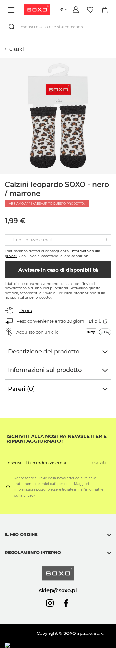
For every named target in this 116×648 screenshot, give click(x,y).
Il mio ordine (21, 534)
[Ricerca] (13, 27)
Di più (25, 310)
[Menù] (12, 10)
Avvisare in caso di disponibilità (58, 270)
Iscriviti (98, 462)
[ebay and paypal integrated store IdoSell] (51, 645)
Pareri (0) (21, 388)
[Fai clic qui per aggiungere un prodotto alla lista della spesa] (113, 61)
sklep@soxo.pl (58, 590)
